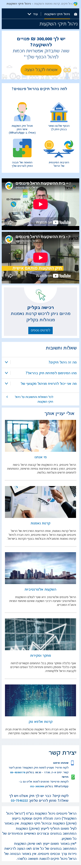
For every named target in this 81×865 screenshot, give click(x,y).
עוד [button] (35, 14)
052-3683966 (37, 786)
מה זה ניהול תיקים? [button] (62, 362)
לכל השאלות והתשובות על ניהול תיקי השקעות (34, 399)
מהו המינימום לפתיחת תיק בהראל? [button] (51, 373)
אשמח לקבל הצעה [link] (41, 70)
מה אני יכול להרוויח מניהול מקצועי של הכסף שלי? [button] (49, 384)
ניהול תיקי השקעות (57, 14)
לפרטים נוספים (40, 330)
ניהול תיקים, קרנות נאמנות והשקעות (53, 3)
